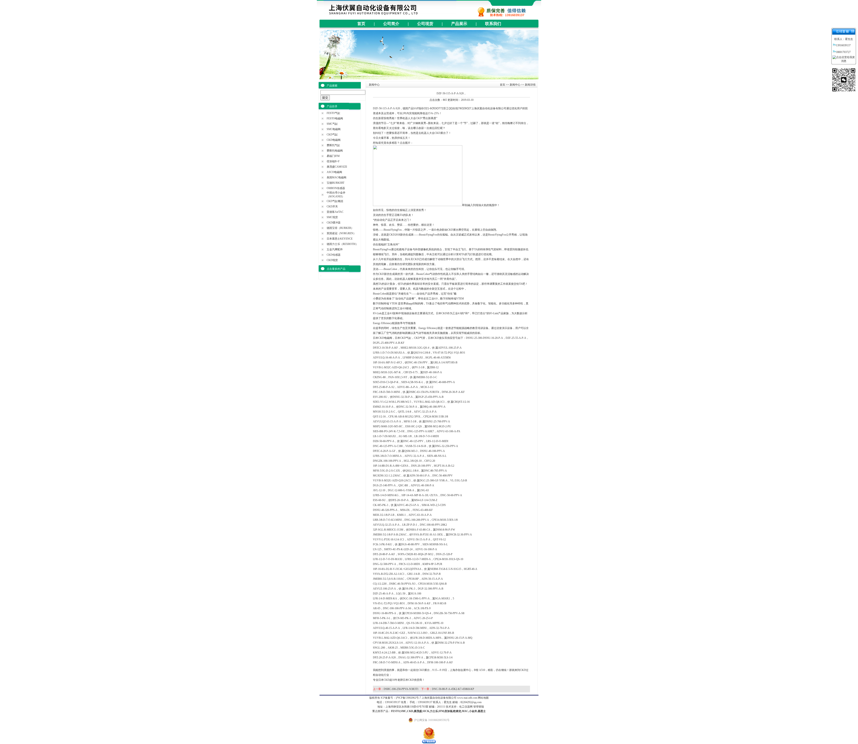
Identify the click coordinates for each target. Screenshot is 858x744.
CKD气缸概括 (335, 201)
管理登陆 (478, 706)
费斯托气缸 (333, 145)
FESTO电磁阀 (335, 118)
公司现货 (425, 23)
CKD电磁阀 (334, 139)
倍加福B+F (333, 161)
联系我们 (493, 23)
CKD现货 (332, 260)
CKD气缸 (332, 134)
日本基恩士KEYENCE (340, 238)
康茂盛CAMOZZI (337, 166)
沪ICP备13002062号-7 (408, 697)
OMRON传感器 (336, 188)
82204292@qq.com (471, 702)
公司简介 (391, 23)
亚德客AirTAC (335, 211)
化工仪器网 (466, 706)
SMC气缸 (332, 123)
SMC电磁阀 (334, 129)
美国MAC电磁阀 (336, 177)
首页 (361, 23)
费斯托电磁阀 (335, 150)
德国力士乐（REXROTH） (342, 244)
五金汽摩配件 (335, 249)
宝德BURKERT (335, 182)
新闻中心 (515, 84)
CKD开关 (332, 206)
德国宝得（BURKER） (340, 228)
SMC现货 (332, 217)
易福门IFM (333, 156)
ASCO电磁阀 (334, 172)
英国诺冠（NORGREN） (341, 233)
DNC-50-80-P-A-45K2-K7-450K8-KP (453, 689)
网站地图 (483, 697)
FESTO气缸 (333, 113)
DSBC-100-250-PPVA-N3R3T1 (401, 689)
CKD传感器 (334, 254)
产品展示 (459, 23)
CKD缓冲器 (334, 222)
